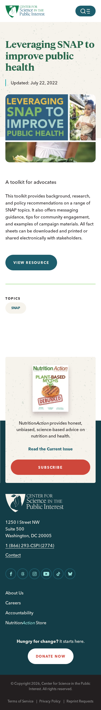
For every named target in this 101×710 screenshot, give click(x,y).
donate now (50, 656)
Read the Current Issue (50, 449)
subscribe (50, 467)
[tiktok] (58, 573)
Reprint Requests (80, 701)
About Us (14, 593)
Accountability (19, 612)
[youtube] (46, 573)
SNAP (15, 308)
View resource (31, 262)
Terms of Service (20, 701)
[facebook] (10, 573)
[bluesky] (70, 573)
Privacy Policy (50, 701)
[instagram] (34, 573)
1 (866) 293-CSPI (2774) (29, 545)
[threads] (22, 573)
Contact (13, 555)
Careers (13, 602)
